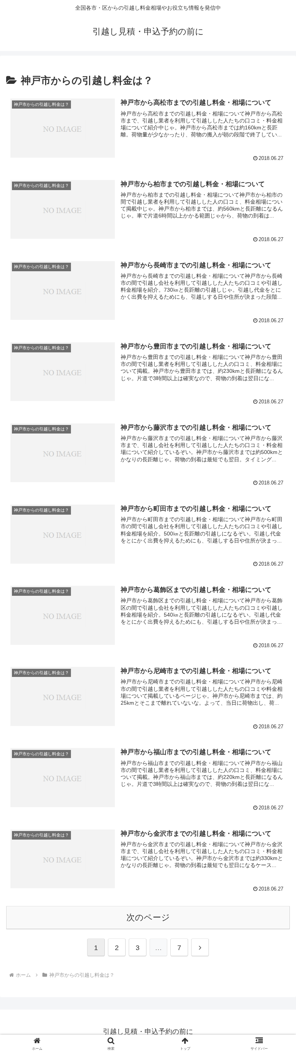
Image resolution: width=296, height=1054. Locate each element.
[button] (273, 1010)
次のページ (148, 917)
